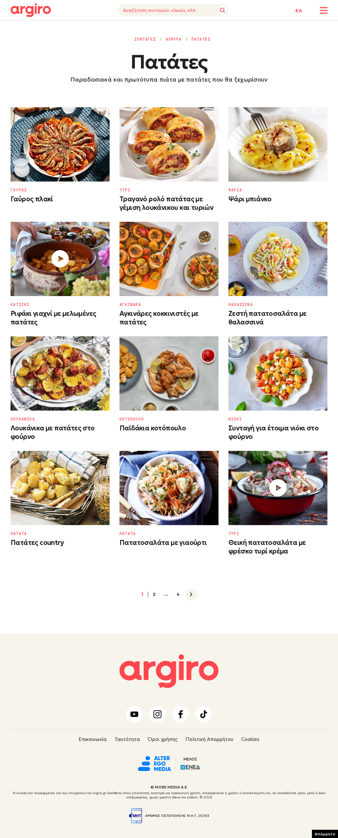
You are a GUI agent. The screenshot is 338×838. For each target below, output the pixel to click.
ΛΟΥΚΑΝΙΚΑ (23, 419)
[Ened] (190, 766)
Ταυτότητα (127, 739)
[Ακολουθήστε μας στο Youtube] (134, 714)
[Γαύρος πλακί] (60, 144)
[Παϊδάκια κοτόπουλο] (169, 373)
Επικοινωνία (93, 739)
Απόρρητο (325, 833)
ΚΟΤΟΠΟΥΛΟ (131, 419)
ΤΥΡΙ (124, 190)
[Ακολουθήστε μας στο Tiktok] (203, 714)
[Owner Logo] (154, 762)
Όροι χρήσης (163, 739)
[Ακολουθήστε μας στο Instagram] (157, 714)
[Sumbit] (222, 10)
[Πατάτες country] (60, 488)
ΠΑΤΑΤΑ (19, 533)
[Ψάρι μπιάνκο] (277, 144)
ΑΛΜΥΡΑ (174, 39)
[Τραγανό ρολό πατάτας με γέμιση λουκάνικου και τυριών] (169, 144)
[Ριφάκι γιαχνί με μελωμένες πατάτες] (60, 259)
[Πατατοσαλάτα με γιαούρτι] (169, 488)
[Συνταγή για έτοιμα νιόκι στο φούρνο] (277, 373)
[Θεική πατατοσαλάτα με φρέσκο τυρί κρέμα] (277, 488)
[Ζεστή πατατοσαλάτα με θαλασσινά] (277, 259)
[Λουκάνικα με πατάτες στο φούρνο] (60, 373)
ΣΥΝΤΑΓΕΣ (145, 39)
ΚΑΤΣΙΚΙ (20, 304)
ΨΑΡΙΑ (235, 190)
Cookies (250, 739)
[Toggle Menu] (323, 10)
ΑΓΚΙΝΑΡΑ (130, 304)
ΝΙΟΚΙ (235, 419)
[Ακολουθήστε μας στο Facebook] (180, 714)
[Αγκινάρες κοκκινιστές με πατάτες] (169, 259)
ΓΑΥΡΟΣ (19, 190)
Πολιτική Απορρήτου (209, 739)
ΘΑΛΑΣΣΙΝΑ (240, 304)
